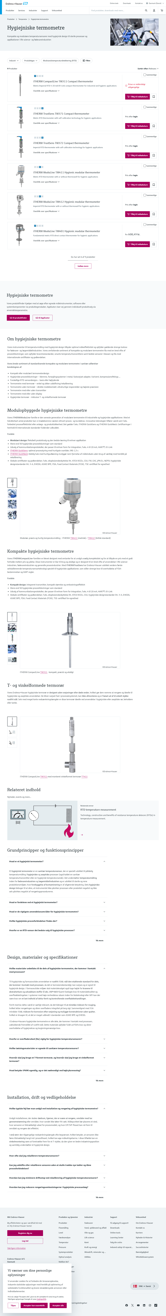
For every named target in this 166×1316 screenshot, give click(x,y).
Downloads (127, 3)
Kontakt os (139, 3)
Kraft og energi (90, 1247)
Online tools (114, 3)
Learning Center (116, 1237)
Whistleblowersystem (145, 1257)
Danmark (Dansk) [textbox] (155, 3)
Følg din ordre (116, 1242)
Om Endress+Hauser (144, 1223)
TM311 (44, 672)
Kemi (86, 1242)
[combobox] (156, 3)
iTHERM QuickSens (19, 450)
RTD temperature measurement (98, 809)
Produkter (11, 19)
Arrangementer (142, 1242)
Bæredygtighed (142, 1252)
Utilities (87, 1257)
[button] (46, 90)
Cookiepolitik (41, 1299)
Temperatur (22, 19)
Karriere (139, 1232)
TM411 (74, 538)
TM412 (91, 538)
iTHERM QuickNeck (19, 454)
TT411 (84, 776)
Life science (89, 1237)
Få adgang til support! (119, 1223)
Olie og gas (89, 1232)
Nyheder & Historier (144, 1237)
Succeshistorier (142, 1247)
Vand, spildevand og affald (95, 1228)
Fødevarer (88, 1223)
